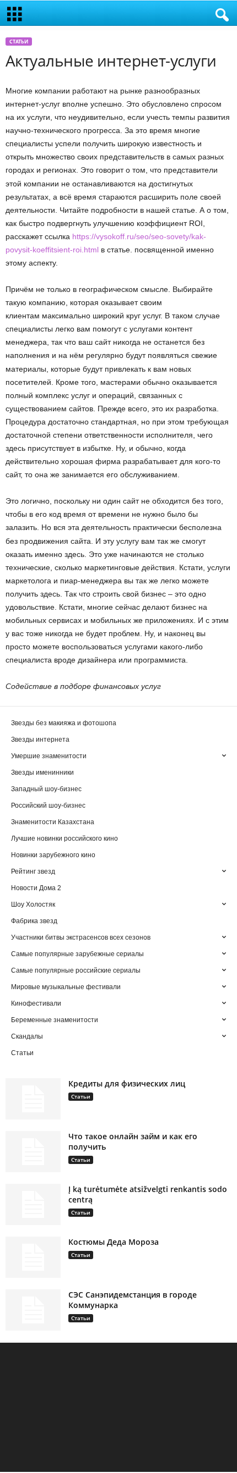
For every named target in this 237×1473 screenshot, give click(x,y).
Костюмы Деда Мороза (113, 1242)
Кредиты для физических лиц (126, 1083)
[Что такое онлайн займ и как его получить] (33, 1151)
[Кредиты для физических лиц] (33, 1098)
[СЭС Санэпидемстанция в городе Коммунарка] (33, 1310)
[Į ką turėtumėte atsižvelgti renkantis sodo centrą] (33, 1204)
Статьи (18, 41)
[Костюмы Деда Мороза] (33, 1257)
